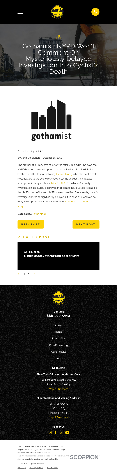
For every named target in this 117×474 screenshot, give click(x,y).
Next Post (86, 224)
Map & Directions (58, 388)
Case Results (58, 351)
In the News (39, 213)
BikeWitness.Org (58, 345)
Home (58, 331)
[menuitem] (22, 467)
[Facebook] (55, 432)
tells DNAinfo (58, 183)
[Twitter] (61, 432)
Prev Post (30, 224)
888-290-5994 (58, 316)
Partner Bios (58, 338)
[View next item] (34, 274)
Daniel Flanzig (64, 174)
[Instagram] (49, 432)
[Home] (57, 12)
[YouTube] (67, 432)
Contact (58, 358)
